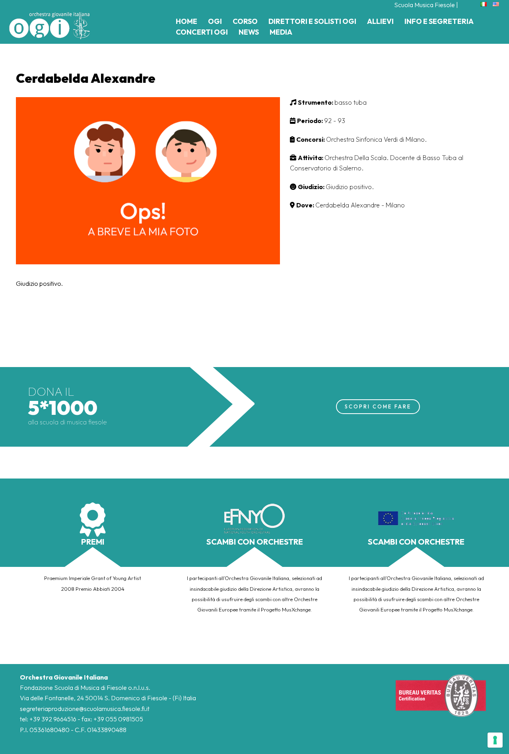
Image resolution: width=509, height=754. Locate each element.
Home (186, 21)
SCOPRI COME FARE (378, 406)
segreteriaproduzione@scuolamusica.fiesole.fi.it (85, 709)
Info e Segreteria (439, 21)
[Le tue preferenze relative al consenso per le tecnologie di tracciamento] (495, 740)
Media (281, 32)
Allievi (380, 21)
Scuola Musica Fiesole (424, 5)
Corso (245, 21)
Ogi (215, 21)
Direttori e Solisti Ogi (312, 21)
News (249, 32)
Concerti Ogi (202, 32)
